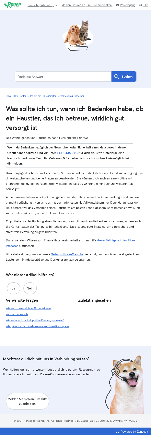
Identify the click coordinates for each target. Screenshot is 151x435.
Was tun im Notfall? (17, 314)
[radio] (13, 288)
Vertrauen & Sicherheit (72, 95)
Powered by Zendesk (134, 431)
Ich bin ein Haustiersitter (43, 95)
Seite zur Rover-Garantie (67, 254)
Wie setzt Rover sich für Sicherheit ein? (28, 308)
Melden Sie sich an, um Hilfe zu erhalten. (87, 5)
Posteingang (127, 5)
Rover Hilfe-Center (16, 95)
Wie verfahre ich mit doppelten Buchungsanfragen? (35, 320)
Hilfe (145, 5)
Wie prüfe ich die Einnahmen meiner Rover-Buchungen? (37, 326)
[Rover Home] (12, 4)
